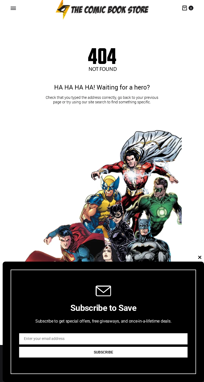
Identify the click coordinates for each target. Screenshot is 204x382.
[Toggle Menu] (13, 8)
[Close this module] (200, 257)
